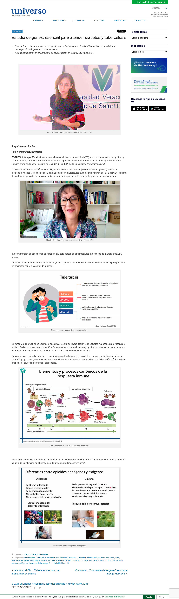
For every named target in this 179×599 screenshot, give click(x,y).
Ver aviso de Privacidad (115, 597)
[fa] (34, 587)
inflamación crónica (49, 560)
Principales (43, 554)
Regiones (59, 21)
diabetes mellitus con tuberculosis (100, 558)
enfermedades (17, 560)
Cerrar (161, 597)
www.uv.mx (82, 584)
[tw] (40, 587)
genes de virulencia (32, 560)
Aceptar (149, 597)
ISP (81, 560)
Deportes (120, 21)
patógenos (23, 563)
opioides (15, 563)
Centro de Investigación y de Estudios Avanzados (56, 558)
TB (67, 563)
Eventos (141, 21)
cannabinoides (29, 558)
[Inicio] (28, 15)
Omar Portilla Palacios (114, 560)
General (38, 21)
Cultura (99, 21)
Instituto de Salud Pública (68, 560)
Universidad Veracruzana (150, 2)
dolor (117, 558)
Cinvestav (82, 558)
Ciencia (80, 21)
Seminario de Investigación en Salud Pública (47, 563)
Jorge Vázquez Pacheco (93, 560)
